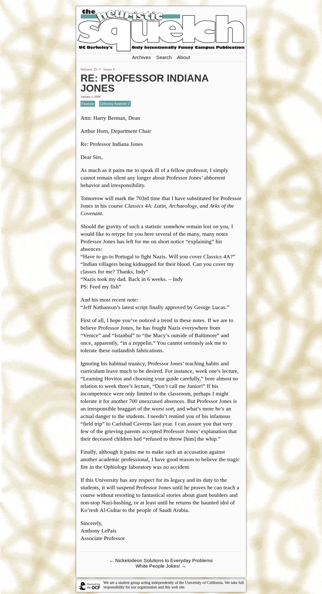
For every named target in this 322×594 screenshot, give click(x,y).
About (183, 57)
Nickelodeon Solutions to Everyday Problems (161, 560)
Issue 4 (108, 69)
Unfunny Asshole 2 (115, 104)
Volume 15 (88, 69)
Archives (141, 57)
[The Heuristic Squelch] (161, 50)
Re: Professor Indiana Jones (144, 83)
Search (164, 57)
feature (88, 104)
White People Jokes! (161, 566)
